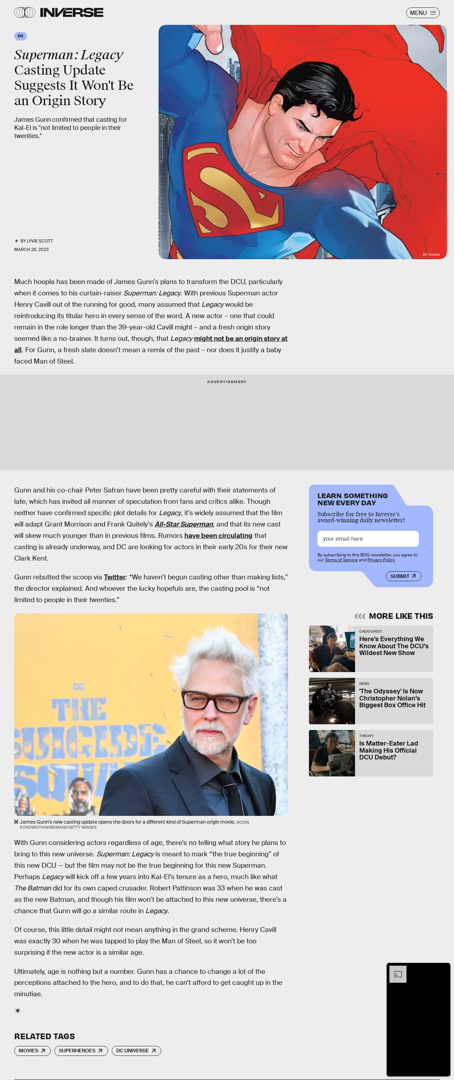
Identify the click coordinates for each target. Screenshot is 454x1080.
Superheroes (77, 1050)
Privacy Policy (381, 560)
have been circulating (218, 535)
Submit (400, 576)
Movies (28, 1050)
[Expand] (394, 969)
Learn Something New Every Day (352, 498)
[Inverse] (72, 12)
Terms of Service (341, 560)
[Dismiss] (442, 969)
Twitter (115, 577)
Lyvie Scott (40, 241)
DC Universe (132, 1050)
